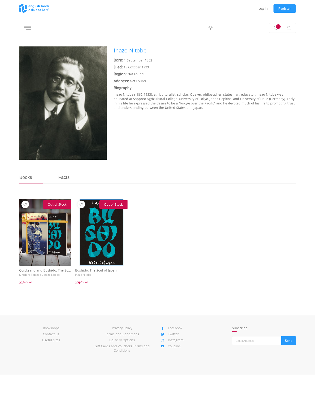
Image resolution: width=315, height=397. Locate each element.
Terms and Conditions (122, 334)
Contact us (51, 334)
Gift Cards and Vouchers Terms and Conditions (122, 348)
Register (284, 8)
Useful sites (51, 340)
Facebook (175, 328)
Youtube (174, 346)
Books (25, 177)
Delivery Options (122, 340)
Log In (263, 8)
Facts (64, 177)
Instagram (176, 340)
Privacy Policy (122, 328)
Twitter (173, 334)
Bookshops (51, 328)
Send (288, 340)
